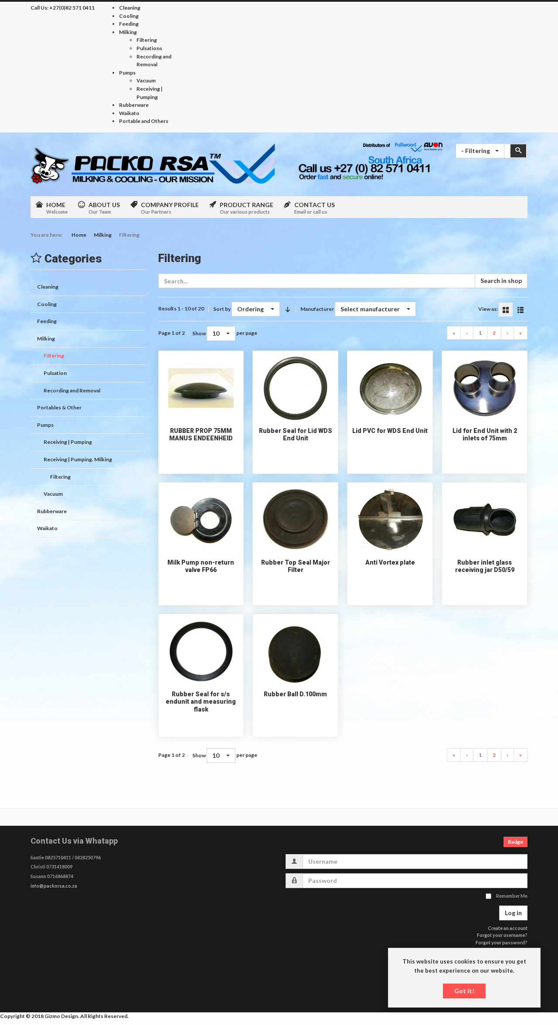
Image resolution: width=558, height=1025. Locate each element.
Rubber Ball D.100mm (295, 694)
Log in (513, 912)
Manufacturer (317, 309)
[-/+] (288, 309)
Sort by (222, 309)
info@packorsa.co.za (54, 886)
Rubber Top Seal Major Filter (295, 566)
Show (199, 333)
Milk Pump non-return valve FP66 (200, 566)
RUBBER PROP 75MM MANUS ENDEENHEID (201, 434)
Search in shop (501, 280)
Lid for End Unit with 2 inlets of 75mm (485, 434)
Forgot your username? (502, 935)
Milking (103, 235)
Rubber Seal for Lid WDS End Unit (295, 434)
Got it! (464, 990)
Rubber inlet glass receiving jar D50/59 (484, 566)
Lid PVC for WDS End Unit (390, 430)
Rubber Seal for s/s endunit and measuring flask (201, 702)
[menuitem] (129, 7)
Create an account (507, 928)
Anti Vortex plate (390, 562)
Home (78, 235)
